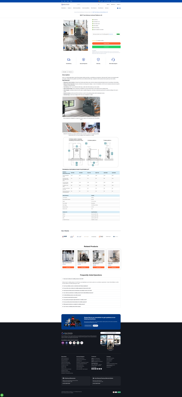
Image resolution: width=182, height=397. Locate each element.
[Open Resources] (115, 4)
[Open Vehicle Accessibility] (80, 8)
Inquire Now (106, 43)
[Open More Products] (96, 8)
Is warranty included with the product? (70, 297)
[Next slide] (86, 32)
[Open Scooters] (71, 8)
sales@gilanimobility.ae (96, 361)
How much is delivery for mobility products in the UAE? (73, 278)
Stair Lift (90, 12)
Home (75, 12)
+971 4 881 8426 (95, 358)
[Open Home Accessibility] (89, 8)
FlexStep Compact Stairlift (82, 262)
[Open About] (109, 4)
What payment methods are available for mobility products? (74, 304)
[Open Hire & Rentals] (103, 8)
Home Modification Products (82, 12)
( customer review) (100, 40)
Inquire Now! (83, 267)
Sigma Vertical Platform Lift (67, 262)
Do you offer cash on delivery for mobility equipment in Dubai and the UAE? (77, 288)
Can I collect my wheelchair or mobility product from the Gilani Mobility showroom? (78, 292)
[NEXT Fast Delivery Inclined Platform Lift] (75, 32)
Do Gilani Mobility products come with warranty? (72, 295)
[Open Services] (108, 8)
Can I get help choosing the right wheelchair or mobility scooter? (75, 299)
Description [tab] (64, 71)
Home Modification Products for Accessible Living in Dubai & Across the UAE (105, 52)
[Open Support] (120, 4)
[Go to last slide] (64, 32)
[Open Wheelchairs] (66, 8)
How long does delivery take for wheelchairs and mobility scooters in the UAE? (78, 290)
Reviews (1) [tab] (70, 71)
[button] (66, 48)
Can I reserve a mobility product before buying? (72, 306)
